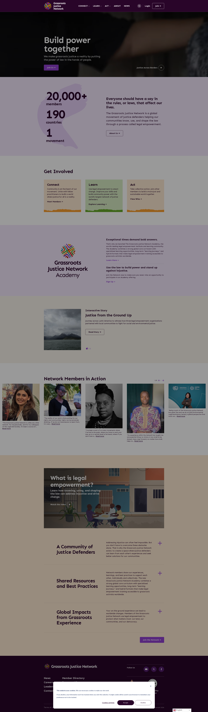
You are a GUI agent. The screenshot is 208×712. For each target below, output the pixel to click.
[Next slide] (163, 380)
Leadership (51, 686)
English (179, 710)
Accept (125, 703)
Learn (96, 6)
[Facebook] (161, 669)
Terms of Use (49, 707)
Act (107, 6)
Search (139, 6)
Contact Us (51, 690)
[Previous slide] (159, 380)
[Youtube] (146, 669)
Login (147, 6)
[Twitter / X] (154, 669)
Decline (143, 703)
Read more (6, 429)
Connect (83, 6)
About (117, 6)
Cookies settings (108, 703)
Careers (48, 682)
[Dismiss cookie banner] (150, 686)
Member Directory (73, 678)
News (127, 6)
